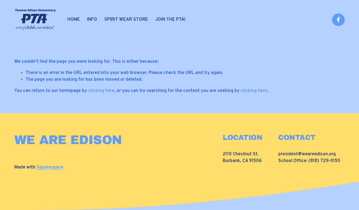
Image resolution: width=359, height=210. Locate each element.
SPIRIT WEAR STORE (126, 19)
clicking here (101, 91)
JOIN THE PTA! (170, 19)
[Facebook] (338, 19)
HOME (73, 19)
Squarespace (49, 167)
